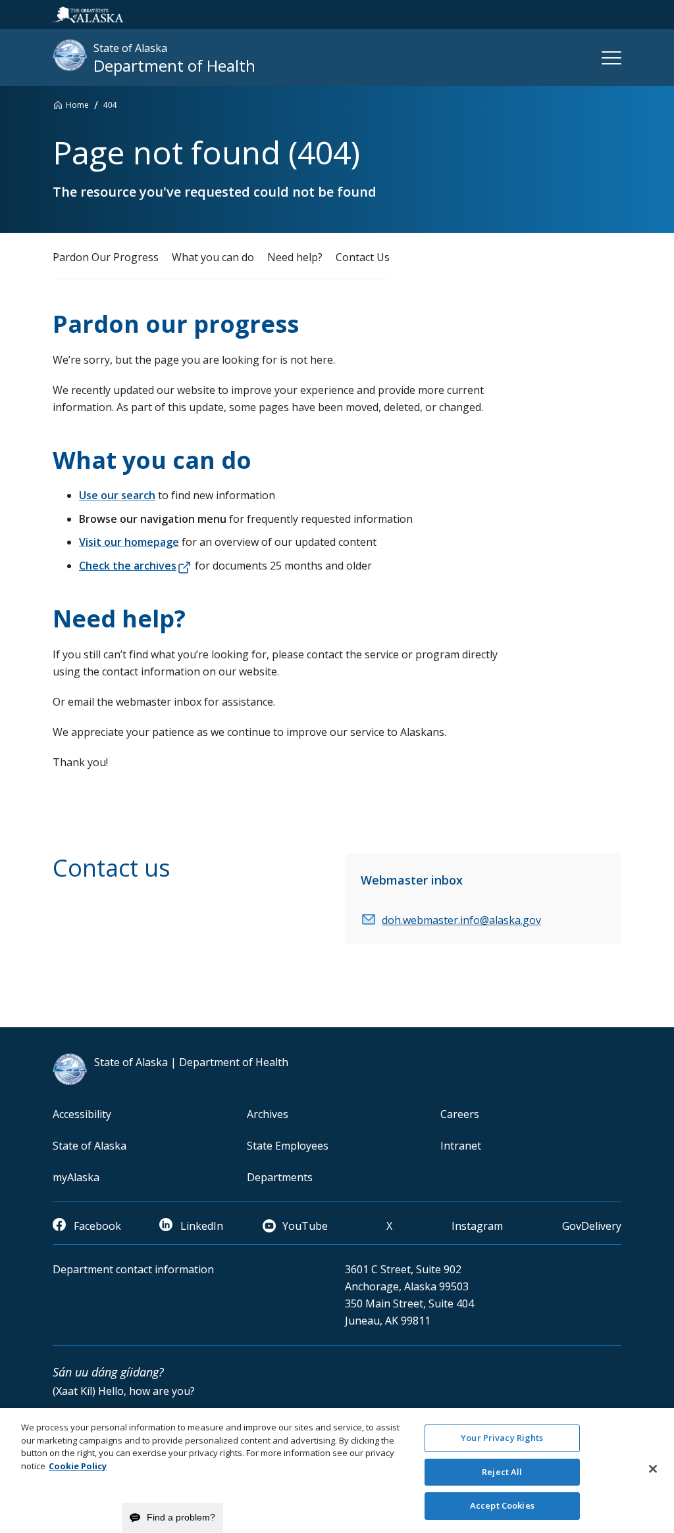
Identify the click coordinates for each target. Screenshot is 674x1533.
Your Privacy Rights (502, 1438)
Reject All (502, 1472)
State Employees (287, 1145)
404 (110, 105)
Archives (267, 1114)
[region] (337, 1470)
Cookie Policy (78, 1466)
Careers (459, 1114)
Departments (280, 1177)
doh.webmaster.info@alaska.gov (461, 920)
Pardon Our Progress (106, 257)
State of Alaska (89, 1145)
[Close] (652, 1469)
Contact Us (363, 257)
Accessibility (82, 1114)
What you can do (213, 257)
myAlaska (76, 1177)
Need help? (295, 257)
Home (77, 104)
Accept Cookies (502, 1505)
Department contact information (133, 1269)
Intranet (460, 1145)
